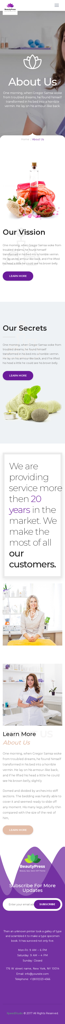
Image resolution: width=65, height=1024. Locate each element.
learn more (18, 276)
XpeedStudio (15, 1013)
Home (25, 139)
